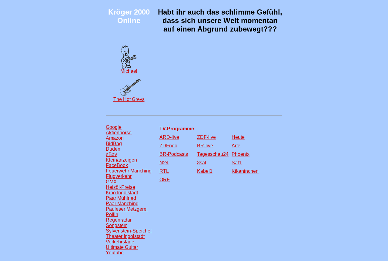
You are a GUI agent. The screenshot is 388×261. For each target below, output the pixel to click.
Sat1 (237, 162)
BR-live (205, 145)
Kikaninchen (245, 171)
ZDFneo (168, 145)
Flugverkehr (119, 176)
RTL (164, 171)
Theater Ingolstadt (125, 236)
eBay (111, 154)
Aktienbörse (119, 132)
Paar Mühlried (121, 198)
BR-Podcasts (173, 154)
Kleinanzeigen (121, 159)
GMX (111, 181)
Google (114, 127)
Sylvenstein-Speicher (129, 230)
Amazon (115, 138)
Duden (113, 149)
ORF (164, 179)
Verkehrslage (120, 241)
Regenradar (119, 220)
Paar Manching (122, 203)
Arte (236, 145)
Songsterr (116, 225)
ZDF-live (206, 137)
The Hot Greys (129, 99)
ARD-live (169, 137)
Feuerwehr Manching (129, 170)
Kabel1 (204, 171)
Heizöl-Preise (120, 187)
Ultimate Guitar (122, 247)
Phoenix (240, 154)
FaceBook (117, 165)
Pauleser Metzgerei (127, 209)
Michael (128, 71)
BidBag (114, 143)
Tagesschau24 (213, 154)
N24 (164, 162)
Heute (238, 137)
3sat (201, 162)
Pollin (112, 214)
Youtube (115, 252)
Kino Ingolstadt (122, 192)
